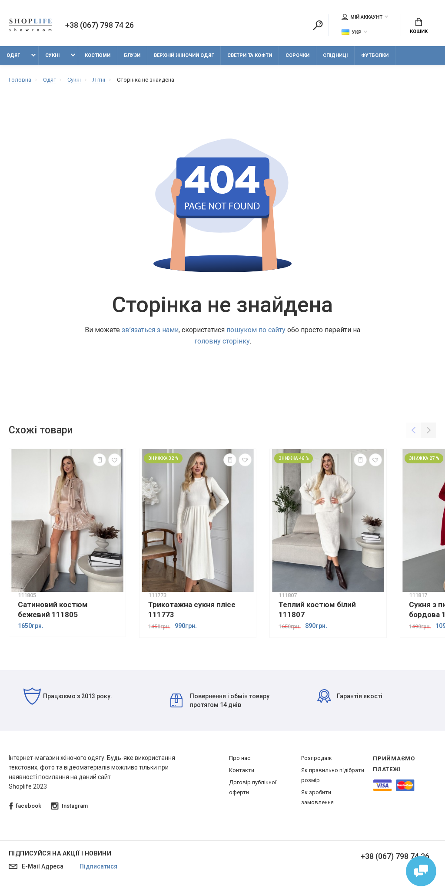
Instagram (75, 806)
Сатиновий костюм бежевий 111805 (53, 609)
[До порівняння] (99, 459)
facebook (28, 806)
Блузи (132, 55)
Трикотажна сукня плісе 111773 (192, 609)
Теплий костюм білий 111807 (317, 609)
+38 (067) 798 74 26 (99, 25)
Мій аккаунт (366, 17)
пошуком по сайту (256, 330)
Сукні (52, 55)
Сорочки (297, 55)
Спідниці (335, 55)
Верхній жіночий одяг (184, 55)
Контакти (241, 770)
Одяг (13, 55)
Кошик (419, 31)
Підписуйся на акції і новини (60, 853)
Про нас (239, 758)
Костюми (97, 55)
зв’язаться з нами (150, 330)
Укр (357, 32)
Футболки (375, 55)
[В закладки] (114, 459)
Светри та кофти (249, 55)
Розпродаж (316, 758)
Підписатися (98, 866)
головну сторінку (222, 341)
